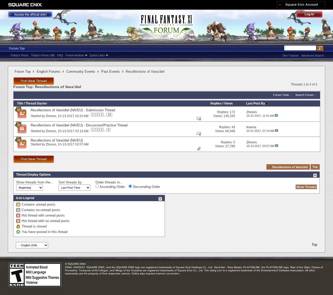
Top (315, 167)
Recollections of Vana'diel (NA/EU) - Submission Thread (73, 110)
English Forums (48, 71)
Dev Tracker (291, 55)
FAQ (60, 55)
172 (232, 112)
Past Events (110, 71)
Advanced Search (312, 55)
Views (228, 103)
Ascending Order (112, 187)
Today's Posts (19, 55)
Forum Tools (281, 94)
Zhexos (51, 116)
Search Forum (304, 94)
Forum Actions (75, 55)
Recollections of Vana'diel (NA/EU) (57, 140)
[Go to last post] (276, 115)
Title (20, 103)
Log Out (312, 15)
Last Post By (255, 103)
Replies (216, 103)
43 (233, 127)
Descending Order (146, 187)
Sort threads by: (71, 182)
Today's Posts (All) (43, 55)
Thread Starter (36, 103)
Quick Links (97, 55)
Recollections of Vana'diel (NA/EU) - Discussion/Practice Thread (79, 125)
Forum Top (17, 48)
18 (109, 114)
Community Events (80, 71)
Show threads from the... (34, 182)
